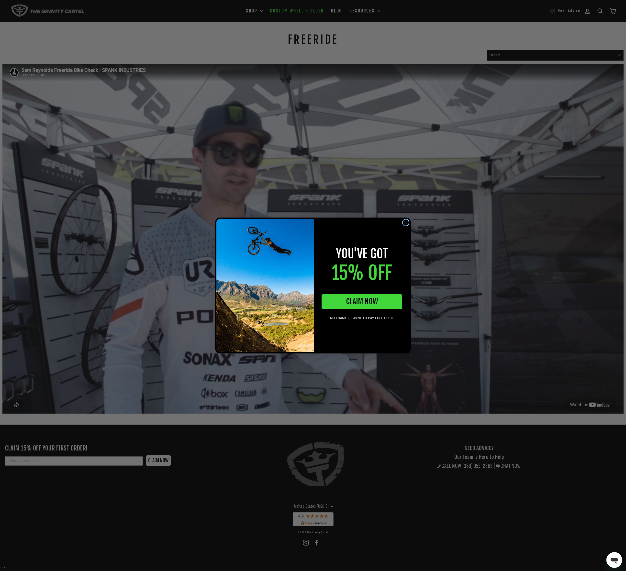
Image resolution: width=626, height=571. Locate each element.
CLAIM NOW (362, 301)
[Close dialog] (406, 223)
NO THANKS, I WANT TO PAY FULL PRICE (362, 318)
